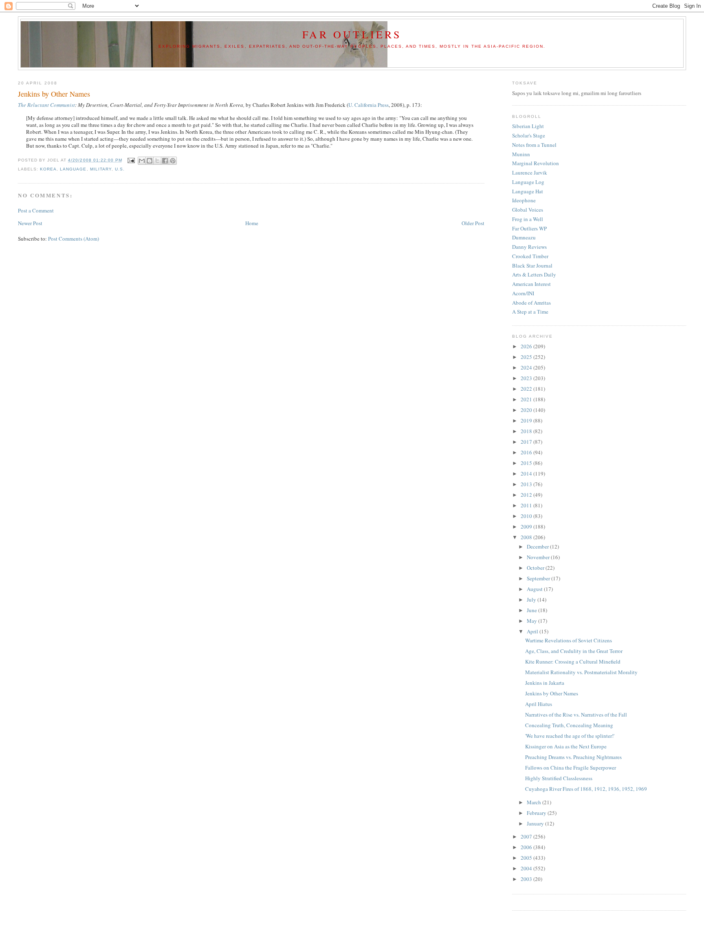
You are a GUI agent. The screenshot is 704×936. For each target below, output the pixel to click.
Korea (48, 169)
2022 (527, 388)
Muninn (521, 154)
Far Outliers (351, 34)
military (101, 169)
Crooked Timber (530, 256)
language (73, 169)
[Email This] (142, 161)
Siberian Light (528, 126)
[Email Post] (131, 160)
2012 (527, 494)
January (536, 823)
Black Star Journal (532, 265)
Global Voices (527, 209)
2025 (527, 357)
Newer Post (30, 223)
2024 (527, 367)
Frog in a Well (527, 219)
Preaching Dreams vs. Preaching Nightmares (573, 757)
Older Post (473, 223)
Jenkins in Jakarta (544, 682)
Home (251, 223)
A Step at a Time (530, 311)
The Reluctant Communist (46, 104)
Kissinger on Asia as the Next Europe (566, 746)
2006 (527, 847)
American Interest (531, 284)
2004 (527, 868)
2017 (527, 441)
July (532, 599)
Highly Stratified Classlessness (558, 778)
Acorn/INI (523, 293)
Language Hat (527, 191)
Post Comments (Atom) (73, 238)
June (532, 610)
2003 (527, 879)
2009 (527, 526)
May (532, 620)
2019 (527, 420)
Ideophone (524, 200)
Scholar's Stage (528, 135)
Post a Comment (36, 210)
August (535, 589)
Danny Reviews (529, 246)
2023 (527, 378)
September (539, 578)
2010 (527, 516)
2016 (527, 452)
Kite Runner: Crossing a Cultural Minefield (572, 661)
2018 (527, 431)
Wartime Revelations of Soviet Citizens (568, 640)
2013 (527, 484)
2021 (527, 399)
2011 (527, 505)
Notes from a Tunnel (534, 144)
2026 (527, 346)
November (539, 557)
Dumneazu (524, 237)
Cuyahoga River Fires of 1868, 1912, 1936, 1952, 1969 (586, 788)
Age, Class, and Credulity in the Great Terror (574, 651)
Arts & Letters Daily (534, 274)
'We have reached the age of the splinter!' (569, 735)
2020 (527, 410)
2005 (527, 857)
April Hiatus (538, 704)
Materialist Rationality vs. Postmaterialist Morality (581, 672)
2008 (527, 537)
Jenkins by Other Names (551, 693)
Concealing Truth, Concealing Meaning (569, 725)
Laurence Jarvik (529, 172)
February (537, 813)
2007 (527, 836)
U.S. (120, 169)
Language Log (528, 182)
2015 (527, 463)
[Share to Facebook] (165, 161)
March (534, 802)
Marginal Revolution (535, 163)
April (533, 631)
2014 (527, 473)
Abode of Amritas (531, 302)
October (536, 567)
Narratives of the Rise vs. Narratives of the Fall (576, 714)
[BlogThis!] (149, 161)
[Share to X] (157, 161)
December (538, 546)
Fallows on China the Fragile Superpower (570, 767)
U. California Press (368, 104)
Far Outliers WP (529, 228)
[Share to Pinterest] (173, 161)
